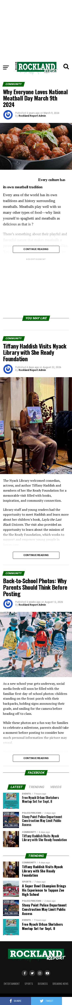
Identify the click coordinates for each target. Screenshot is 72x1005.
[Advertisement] (36, 28)
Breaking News (60, 984)
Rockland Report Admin (32, 115)
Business (43, 984)
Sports (29, 984)
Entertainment (12, 984)
